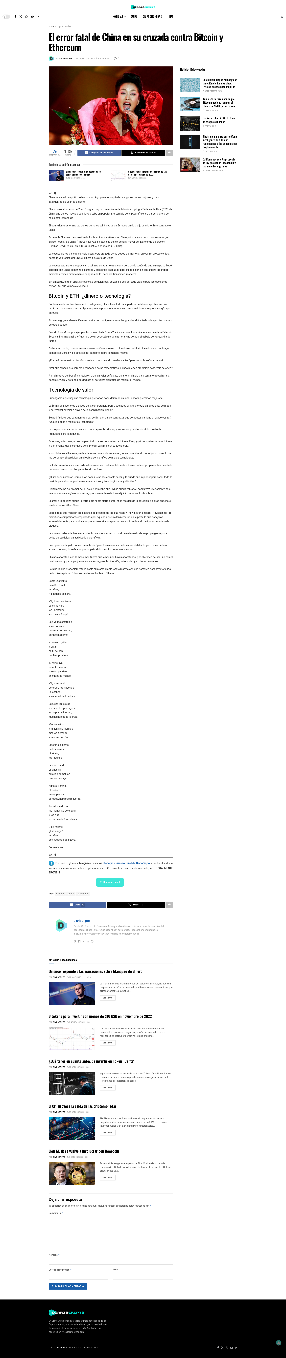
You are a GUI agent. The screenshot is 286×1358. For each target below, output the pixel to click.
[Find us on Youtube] (32, 16)
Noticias (118, 16)
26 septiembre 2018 (213, 170)
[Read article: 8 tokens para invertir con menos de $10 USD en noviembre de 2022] (118, 175)
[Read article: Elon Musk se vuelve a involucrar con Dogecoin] (72, 1173)
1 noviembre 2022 (138, 178)
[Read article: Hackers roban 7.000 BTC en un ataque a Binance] (190, 123)
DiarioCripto (67, 58)
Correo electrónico (60, 1270)
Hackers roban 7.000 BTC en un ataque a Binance (219, 120)
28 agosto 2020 (211, 110)
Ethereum (83, 893)
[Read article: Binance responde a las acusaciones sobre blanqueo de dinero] (56, 175)
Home (51, 26)
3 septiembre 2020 (213, 91)
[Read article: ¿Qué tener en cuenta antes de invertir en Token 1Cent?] (72, 1083)
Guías (134, 16)
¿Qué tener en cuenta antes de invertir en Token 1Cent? (91, 1061)
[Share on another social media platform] (169, 153)
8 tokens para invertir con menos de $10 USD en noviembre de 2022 (147, 173)
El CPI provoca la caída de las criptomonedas (83, 1106)
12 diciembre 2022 (76, 178)
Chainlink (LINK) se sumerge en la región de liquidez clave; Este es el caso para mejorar (220, 83)
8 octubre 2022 (76, 1157)
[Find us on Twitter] (20, 16)
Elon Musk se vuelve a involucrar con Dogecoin (84, 1151)
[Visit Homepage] (143, 6)
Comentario (56, 1213)
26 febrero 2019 (211, 151)
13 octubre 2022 (76, 1112)
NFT (171, 16)
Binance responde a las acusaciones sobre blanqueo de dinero (83, 173)
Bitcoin (60, 893)
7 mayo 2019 (210, 126)
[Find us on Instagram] (26, 16)
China (71, 893)
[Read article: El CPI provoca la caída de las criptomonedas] (72, 1128)
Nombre (54, 1255)
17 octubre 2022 (76, 1067)
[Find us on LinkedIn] (38, 16)
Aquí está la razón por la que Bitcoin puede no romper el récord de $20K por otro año (219, 102)
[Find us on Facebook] (15, 16)
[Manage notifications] (278, 1342)
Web (115, 1269)
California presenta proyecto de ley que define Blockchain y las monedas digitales (219, 162)
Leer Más (109, 997)
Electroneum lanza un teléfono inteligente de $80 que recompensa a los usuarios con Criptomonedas (220, 141)
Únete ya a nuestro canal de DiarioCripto (126, 863)
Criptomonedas (152, 16)
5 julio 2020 (84, 58)
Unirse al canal (111, 882)
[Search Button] (282, 16)
